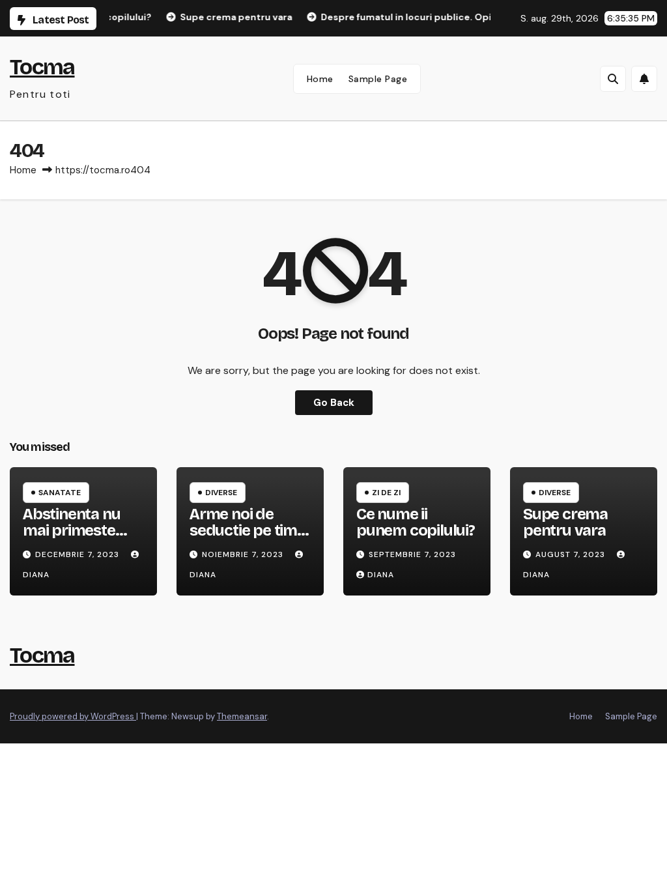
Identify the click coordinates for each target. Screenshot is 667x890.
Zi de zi (386, 492)
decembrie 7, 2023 (78, 554)
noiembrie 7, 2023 (244, 554)
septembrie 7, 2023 (412, 554)
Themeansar (242, 716)
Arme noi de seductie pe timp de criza (248, 530)
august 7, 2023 (571, 554)
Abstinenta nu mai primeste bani (71, 530)
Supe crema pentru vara (565, 522)
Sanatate (59, 492)
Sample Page (378, 79)
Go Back (333, 402)
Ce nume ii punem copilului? (415, 522)
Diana (380, 574)
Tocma (42, 66)
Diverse (221, 492)
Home (320, 79)
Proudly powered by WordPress (73, 716)
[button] (613, 79)
